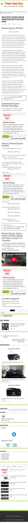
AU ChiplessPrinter (5, 453)
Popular (3, 466)
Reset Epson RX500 (8, 315)
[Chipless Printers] (14, 4)
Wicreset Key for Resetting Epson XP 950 (12, 362)
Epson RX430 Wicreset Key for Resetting (10, 336)
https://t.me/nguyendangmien (13, 303)
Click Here (8, 163)
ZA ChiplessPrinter (5, 459)
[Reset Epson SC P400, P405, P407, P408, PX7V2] (5, 497)
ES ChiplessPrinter (5, 456)
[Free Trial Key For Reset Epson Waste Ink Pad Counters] (5, 478)
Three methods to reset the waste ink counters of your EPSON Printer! (18, 340)
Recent (8, 466)
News (6, 11)
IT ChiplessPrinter (5, 458)
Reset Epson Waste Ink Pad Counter (17, 469)
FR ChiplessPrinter (5, 457)
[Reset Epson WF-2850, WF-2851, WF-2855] (5, 490)
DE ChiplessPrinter (5, 455)
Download (21, 108)
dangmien (5, 24)
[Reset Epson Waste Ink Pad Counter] (5, 471)
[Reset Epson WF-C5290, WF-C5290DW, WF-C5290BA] (5, 484)
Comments (14, 466)
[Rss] (14, 518)
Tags (20, 466)
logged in (16, 410)
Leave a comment (18, 24)
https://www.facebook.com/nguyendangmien (12, 306)
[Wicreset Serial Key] (7, 117)
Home (2, 11)
